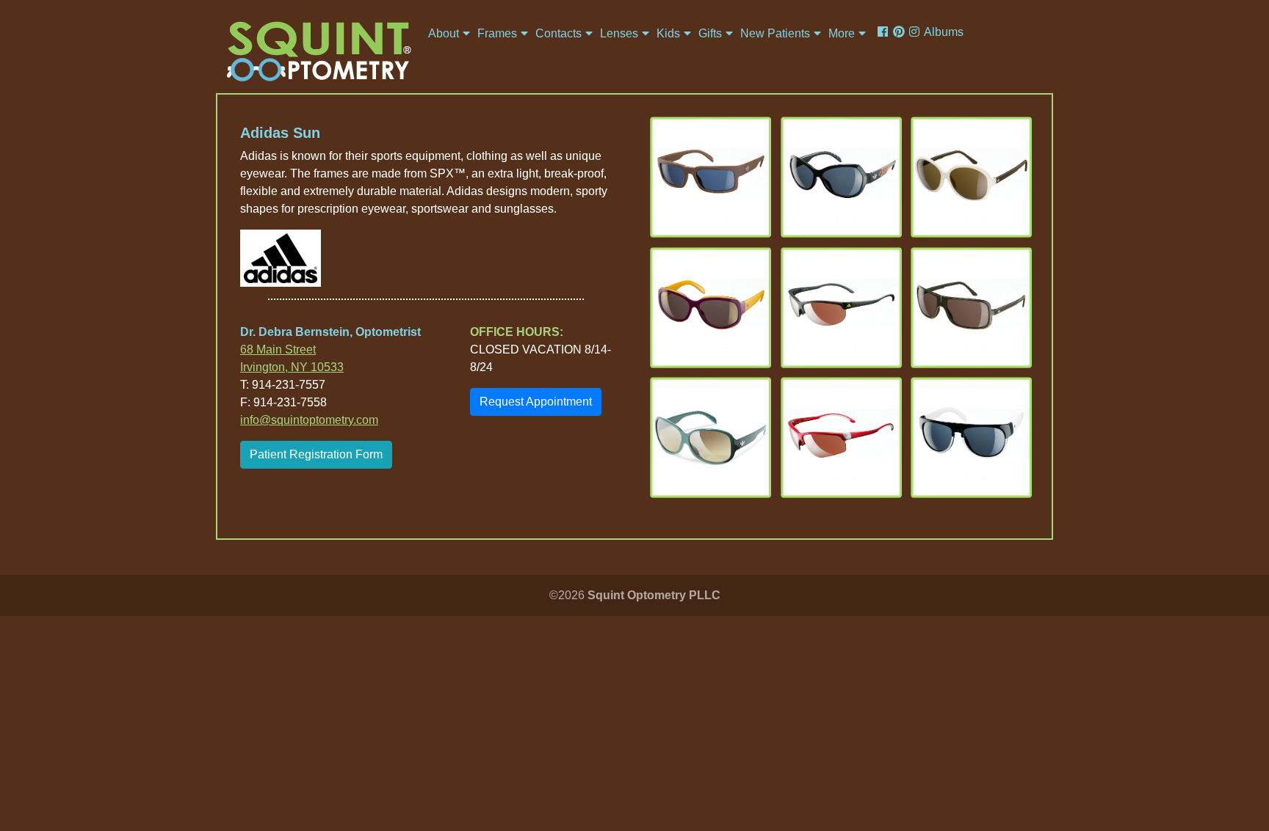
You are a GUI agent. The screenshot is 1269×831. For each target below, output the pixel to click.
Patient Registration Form (316, 454)
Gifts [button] (710, 33)
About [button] (443, 33)
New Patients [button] (775, 33)
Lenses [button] (619, 33)
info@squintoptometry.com (309, 420)
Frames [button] (497, 33)
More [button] (841, 33)
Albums (944, 32)
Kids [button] (668, 33)
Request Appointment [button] (536, 401)
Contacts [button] (558, 33)
